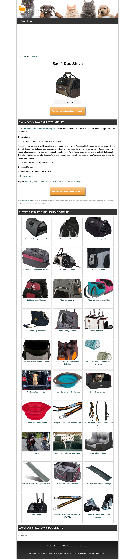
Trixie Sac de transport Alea (99, 300)
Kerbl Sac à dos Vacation (36, 300)
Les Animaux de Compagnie (43, 10)
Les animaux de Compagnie (27, 200)
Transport (62, 181)
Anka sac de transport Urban (98, 239)
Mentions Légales (53, 546)
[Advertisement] (67, 39)
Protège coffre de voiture (36, 392)
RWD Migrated (31, 181)
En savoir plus (26, 176)
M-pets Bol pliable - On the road (67, 392)
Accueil (22, 56)
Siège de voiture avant (98, 392)
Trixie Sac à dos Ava (67, 300)
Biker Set (36, 453)
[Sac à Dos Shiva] (67, 86)
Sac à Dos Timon (98, 269)
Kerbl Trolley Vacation (67, 331)
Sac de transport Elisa (98, 331)
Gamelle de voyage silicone (36, 423)
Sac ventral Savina (67, 239)
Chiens (42, 181)
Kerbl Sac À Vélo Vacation (67, 484)
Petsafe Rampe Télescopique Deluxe (36, 484)
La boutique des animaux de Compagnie (36, 128)
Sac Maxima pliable (67, 269)
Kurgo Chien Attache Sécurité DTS (67, 423)
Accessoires (34, 56)
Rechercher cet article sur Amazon (67, 111)
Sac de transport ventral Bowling (36, 361)
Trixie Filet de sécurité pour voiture (67, 453)
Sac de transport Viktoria (36, 331)
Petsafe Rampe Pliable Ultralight (98, 484)
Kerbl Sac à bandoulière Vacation (36, 269)
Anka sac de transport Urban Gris (36, 239)
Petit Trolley (36, 514)
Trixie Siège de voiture (98, 453)
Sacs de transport (75, 181)
